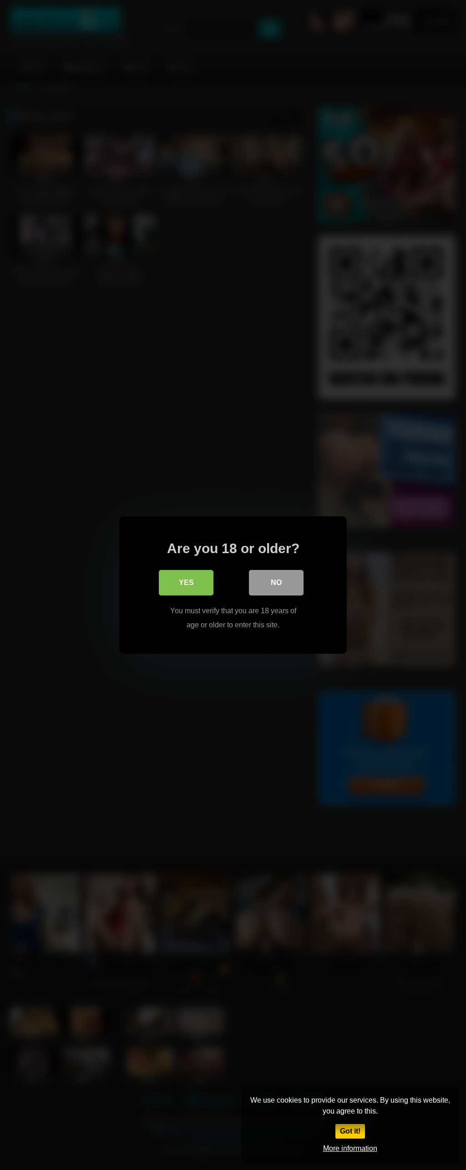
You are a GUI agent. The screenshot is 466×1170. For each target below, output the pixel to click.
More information (350, 1148)
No (276, 582)
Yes (186, 582)
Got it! (350, 1131)
